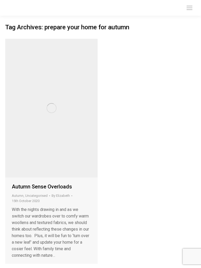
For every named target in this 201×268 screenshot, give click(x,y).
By (61, 196)
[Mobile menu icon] (189, 8)
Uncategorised (36, 196)
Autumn (18, 196)
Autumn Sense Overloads (42, 186)
